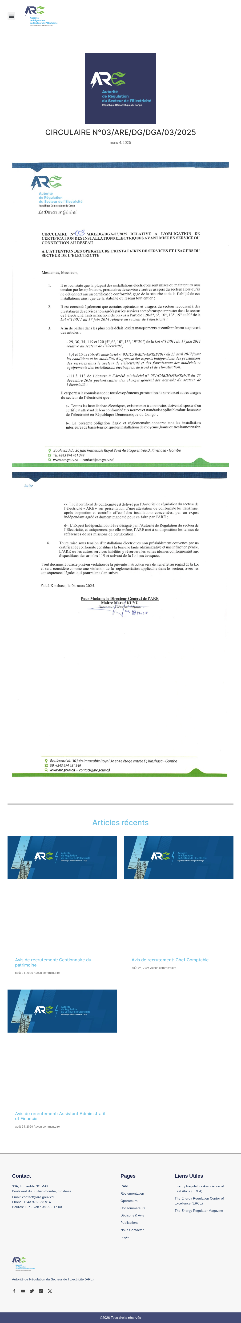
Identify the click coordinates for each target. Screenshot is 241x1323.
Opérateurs (128, 1201)
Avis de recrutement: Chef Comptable (170, 959)
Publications (129, 1222)
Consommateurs (132, 1208)
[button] (11, 16)
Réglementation (132, 1193)
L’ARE (124, 1186)
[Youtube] (23, 1291)
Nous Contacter (132, 1230)
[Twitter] (32, 1291)
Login (124, 1237)
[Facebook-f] (14, 1291)
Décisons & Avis (132, 1215)
